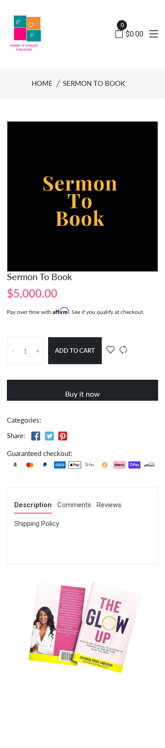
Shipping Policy (36, 524)
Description (33, 505)
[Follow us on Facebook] (36, 436)
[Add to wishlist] (110, 350)
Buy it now (82, 393)
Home (42, 83)
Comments (74, 505)
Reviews (109, 505)
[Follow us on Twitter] (49, 436)
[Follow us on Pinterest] (63, 436)
